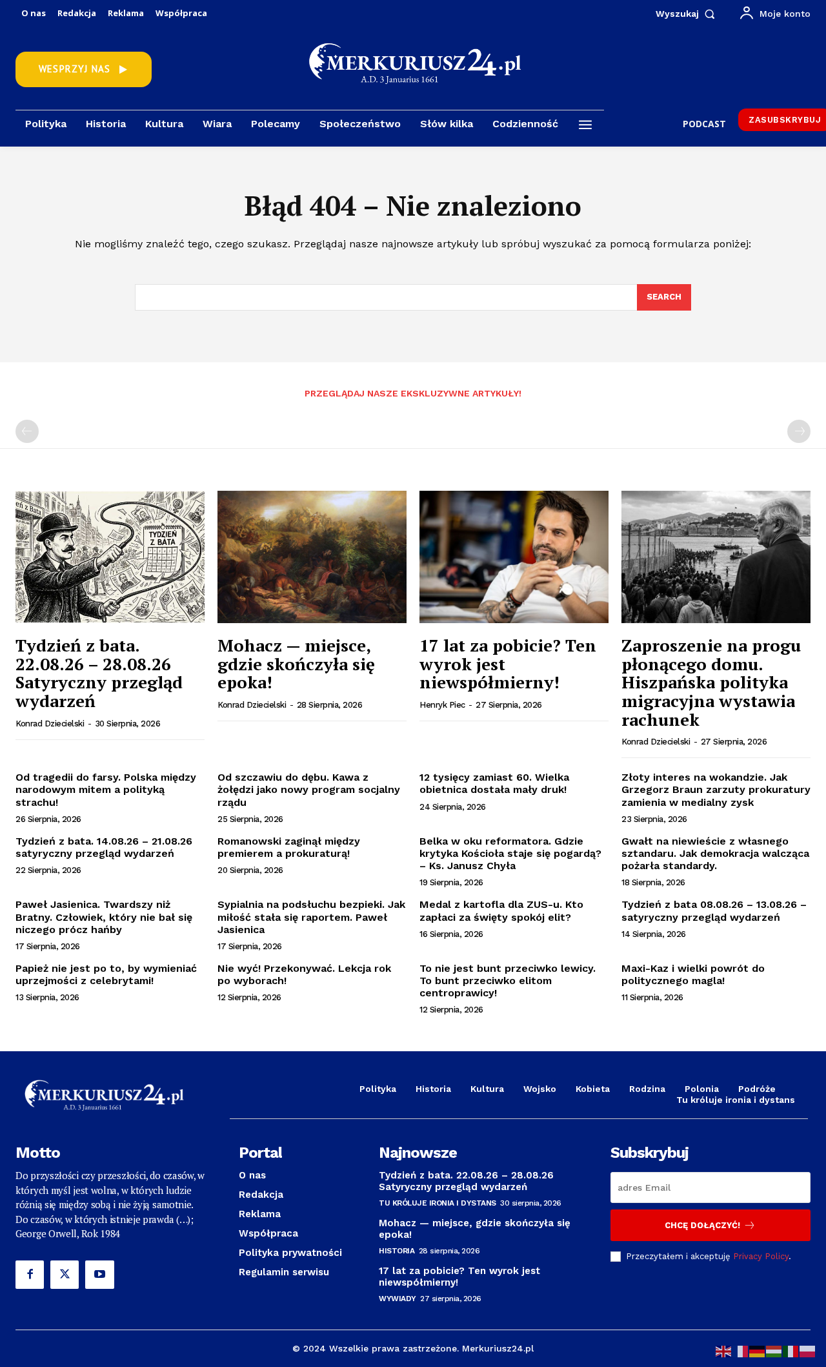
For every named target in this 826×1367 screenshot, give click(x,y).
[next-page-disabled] (799, 431)
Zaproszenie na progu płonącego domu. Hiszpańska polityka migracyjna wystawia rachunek (711, 682)
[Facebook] (29, 1274)
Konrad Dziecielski (49, 723)
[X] (64, 1274)
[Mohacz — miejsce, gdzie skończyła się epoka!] (312, 557)
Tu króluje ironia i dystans (437, 1203)
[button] (688, 13)
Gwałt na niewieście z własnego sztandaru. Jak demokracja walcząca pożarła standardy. (715, 853)
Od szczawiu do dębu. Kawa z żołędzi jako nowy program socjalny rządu (308, 789)
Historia (396, 1250)
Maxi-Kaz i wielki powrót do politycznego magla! (693, 974)
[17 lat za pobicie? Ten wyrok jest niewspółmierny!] (514, 557)
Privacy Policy (761, 1256)
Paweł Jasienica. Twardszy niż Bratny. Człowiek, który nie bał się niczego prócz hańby (103, 916)
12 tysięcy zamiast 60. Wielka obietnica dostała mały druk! (494, 783)
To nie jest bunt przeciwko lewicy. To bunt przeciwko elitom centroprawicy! (507, 980)
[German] (757, 1350)
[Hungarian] (774, 1350)
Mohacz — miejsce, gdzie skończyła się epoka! (296, 663)
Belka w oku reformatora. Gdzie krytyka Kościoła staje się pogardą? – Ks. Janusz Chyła (510, 853)
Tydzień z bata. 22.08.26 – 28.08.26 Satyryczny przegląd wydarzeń (99, 673)
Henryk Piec (442, 705)
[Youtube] (99, 1274)
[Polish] (808, 1350)
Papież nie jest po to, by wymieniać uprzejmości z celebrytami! (106, 974)
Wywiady (397, 1298)
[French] (740, 1350)
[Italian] (791, 1350)
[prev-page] (27, 431)
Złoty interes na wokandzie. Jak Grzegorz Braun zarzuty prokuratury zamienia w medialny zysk (716, 789)
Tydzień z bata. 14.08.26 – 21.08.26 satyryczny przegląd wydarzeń (103, 847)
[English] (724, 1350)
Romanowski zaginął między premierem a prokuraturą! (288, 847)
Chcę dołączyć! (702, 1225)
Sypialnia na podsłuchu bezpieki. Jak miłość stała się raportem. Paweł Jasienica (311, 916)
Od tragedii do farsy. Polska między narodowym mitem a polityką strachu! (105, 789)
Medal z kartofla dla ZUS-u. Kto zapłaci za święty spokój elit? (501, 910)
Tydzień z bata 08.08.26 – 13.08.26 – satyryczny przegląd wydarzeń (714, 910)
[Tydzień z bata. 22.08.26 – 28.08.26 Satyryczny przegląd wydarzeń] (110, 557)
